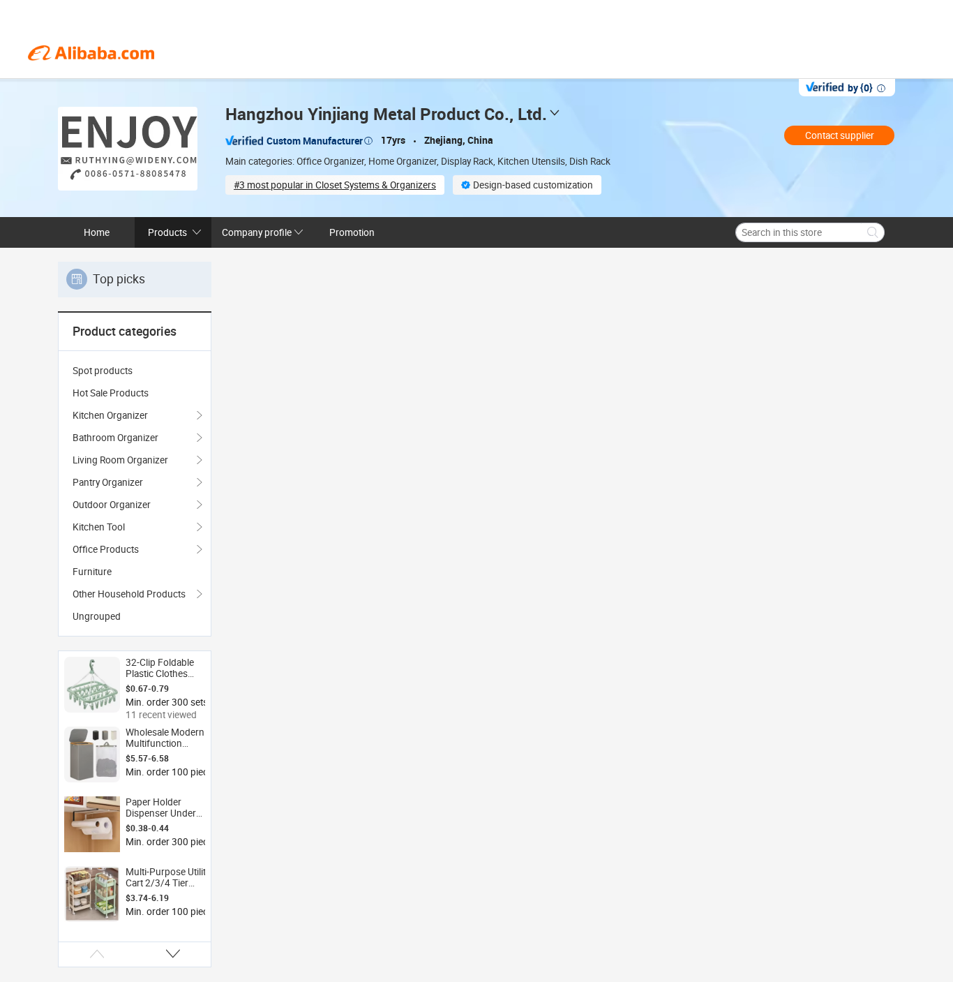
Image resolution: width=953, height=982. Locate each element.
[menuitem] (135, 370)
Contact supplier (839, 135)
